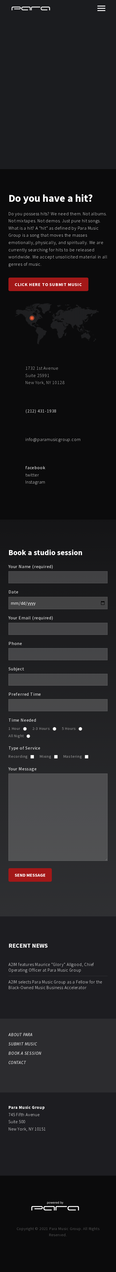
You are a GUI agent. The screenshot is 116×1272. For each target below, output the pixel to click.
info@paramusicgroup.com (53, 439)
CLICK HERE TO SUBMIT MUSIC (48, 284)
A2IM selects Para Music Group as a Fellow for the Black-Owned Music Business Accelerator (55, 984)
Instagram (35, 482)
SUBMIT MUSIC (22, 1044)
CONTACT (17, 1062)
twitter (32, 475)
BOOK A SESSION (24, 1053)
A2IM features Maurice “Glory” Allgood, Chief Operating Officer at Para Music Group (51, 967)
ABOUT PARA (20, 1034)
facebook (35, 467)
